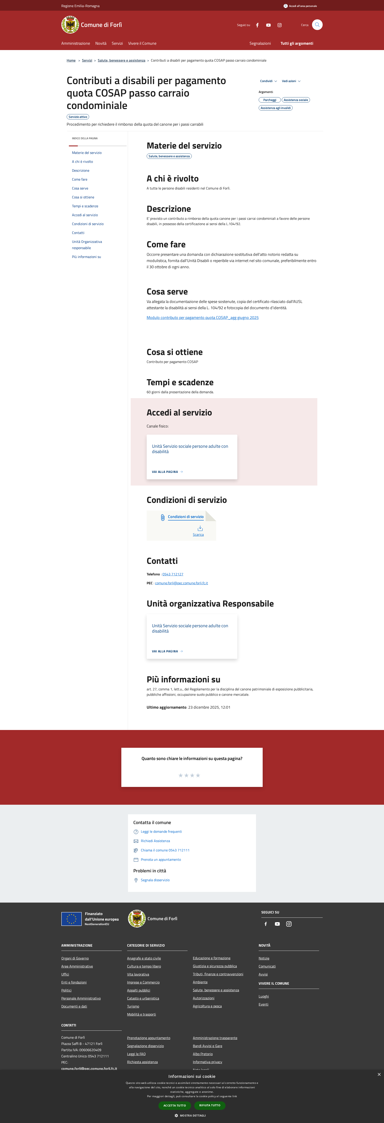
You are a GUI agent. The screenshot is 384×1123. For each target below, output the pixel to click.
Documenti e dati (74, 1006)
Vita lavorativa (138, 974)
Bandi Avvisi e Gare (207, 1045)
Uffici (65, 974)
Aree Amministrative (77, 966)
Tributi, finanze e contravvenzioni (218, 974)
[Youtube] (266, 25)
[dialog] (192, 1096)
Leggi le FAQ (136, 1053)
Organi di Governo (75, 958)
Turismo (133, 1006)
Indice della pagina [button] (85, 138)
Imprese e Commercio (143, 982)
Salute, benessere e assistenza (121, 60)
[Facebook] (255, 25)
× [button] (379, 1074)
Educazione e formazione (211, 958)
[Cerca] (317, 24)
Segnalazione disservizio (145, 1045)
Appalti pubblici (138, 990)
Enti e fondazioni (74, 982)
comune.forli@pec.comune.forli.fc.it (181, 583)
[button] (192, 1115)
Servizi (87, 60)
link (234, 1096)
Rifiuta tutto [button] (209, 1105)
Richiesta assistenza (142, 1062)
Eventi (263, 1004)
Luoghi (264, 996)
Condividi (266, 81)
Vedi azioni (289, 81)
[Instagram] (277, 25)
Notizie (264, 958)
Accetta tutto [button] (175, 1105)
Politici (66, 990)
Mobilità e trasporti (141, 1014)
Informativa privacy (207, 1062)
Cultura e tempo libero (144, 966)
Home (71, 60)
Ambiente (200, 982)
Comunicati (267, 966)
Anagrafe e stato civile (144, 958)
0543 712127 (172, 574)
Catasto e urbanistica (143, 998)
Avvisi (263, 974)
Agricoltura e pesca (207, 1006)
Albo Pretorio (203, 1053)
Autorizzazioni (203, 998)
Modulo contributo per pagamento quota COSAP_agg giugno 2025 (203, 318)
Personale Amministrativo (81, 998)
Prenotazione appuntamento (148, 1037)
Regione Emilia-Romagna (80, 5)
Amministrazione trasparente (215, 1037)
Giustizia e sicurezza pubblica (215, 966)
